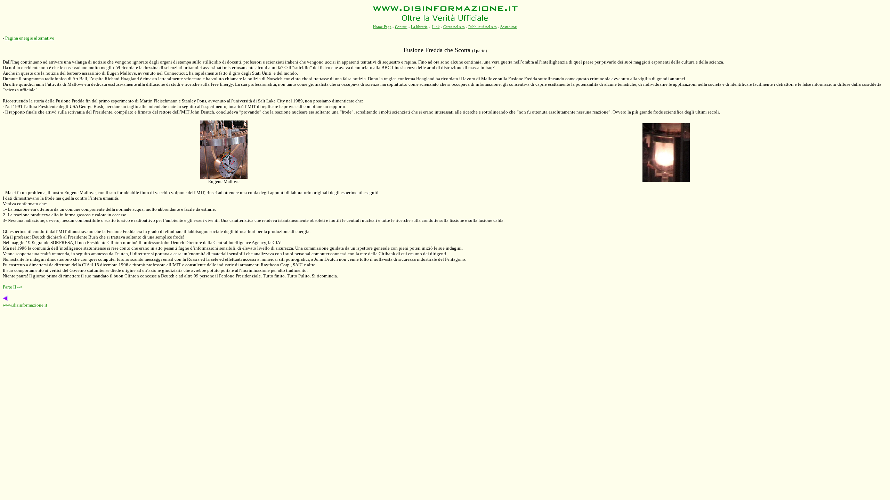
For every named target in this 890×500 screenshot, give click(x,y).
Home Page (382, 27)
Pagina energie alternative (29, 38)
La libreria (419, 27)
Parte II (12, 287)
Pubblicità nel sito (482, 27)
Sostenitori (508, 27)
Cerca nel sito (454, 27)
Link (436, 27)
